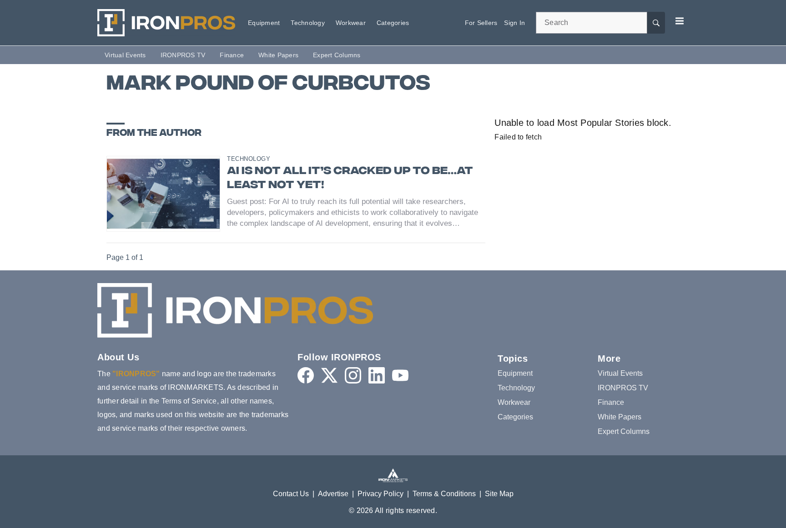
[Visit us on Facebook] (305, 375)
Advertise (333, 494)
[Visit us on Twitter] (329, 375)
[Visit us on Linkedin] (376, 375)
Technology (248, 158)
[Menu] (679, 21)
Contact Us (291, 494)
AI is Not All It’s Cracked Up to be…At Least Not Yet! (350, 178)
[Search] (656, 23)
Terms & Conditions (444, 494)
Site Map (499, 494)
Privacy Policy (380, 494)
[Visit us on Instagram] (353, 375)
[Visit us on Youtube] (400, 375)
